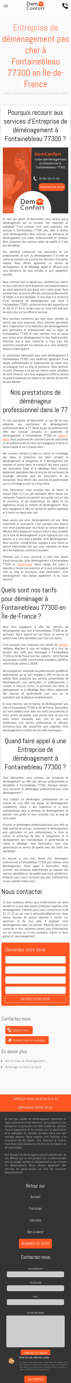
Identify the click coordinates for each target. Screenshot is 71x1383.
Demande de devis (35, 1243)
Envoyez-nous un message (29, 1040)
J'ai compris (35, 1379)
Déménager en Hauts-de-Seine (23, 1067)
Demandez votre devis (35, 1107)
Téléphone (35, 1282)
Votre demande (35, 1313)
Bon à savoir (35, 1231)
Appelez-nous (65, 6)
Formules (35, 1208)
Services (35, 1220)
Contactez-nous (35, 1353)
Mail (35, 1296)
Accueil (35, 1196)
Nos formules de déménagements (25, 1061)
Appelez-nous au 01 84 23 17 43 (35, 1099)
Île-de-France (25, 564)
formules (63, 645)
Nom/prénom (35, 1268)
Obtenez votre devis (35, 999)
